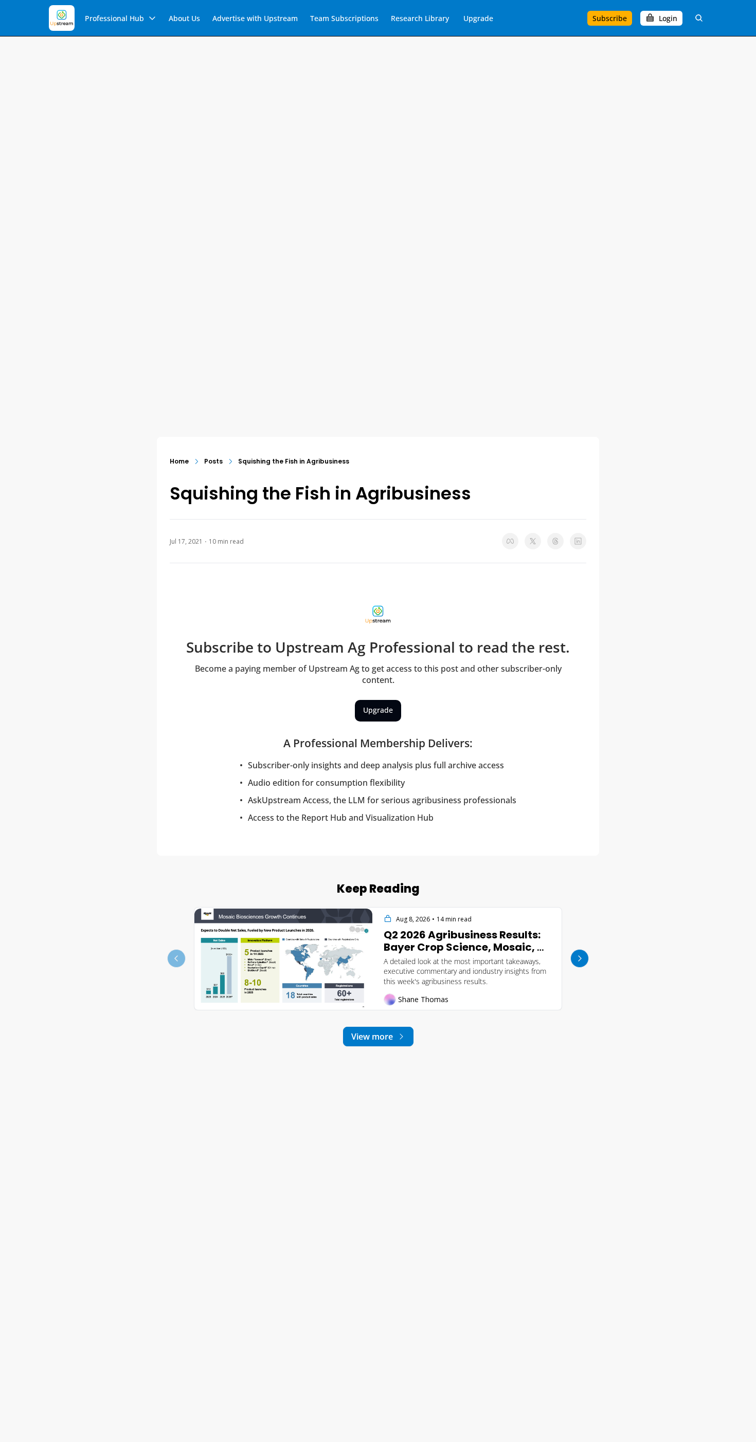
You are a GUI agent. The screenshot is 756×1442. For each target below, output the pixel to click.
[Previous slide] (176, 958)
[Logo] (62, 18)
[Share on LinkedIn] (578, 541)
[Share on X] (533, 541)
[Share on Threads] (555, 541)
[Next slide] (579, 958)
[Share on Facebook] (510, 541)
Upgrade (378, 710)
